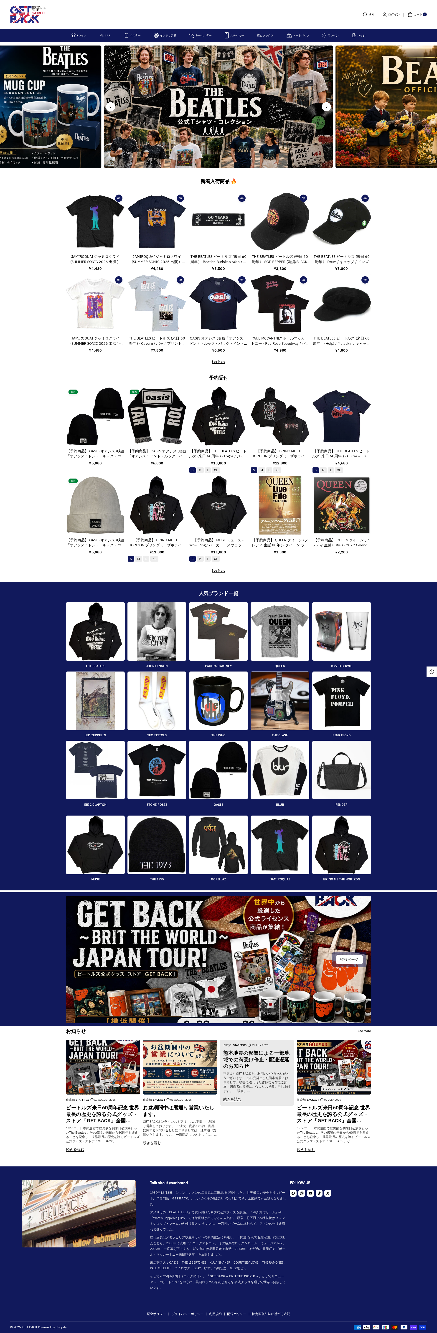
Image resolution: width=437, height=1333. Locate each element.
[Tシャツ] (73, 35)
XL (154, 559)
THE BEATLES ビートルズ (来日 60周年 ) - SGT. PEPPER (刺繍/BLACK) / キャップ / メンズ (280, 259)
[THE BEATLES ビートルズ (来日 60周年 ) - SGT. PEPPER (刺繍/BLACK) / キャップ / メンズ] (280, 221)
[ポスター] (126, 35)
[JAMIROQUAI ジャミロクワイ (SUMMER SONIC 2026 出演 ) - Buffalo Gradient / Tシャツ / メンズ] (95, 221)
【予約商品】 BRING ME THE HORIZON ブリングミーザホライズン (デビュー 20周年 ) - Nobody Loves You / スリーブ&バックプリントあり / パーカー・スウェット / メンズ (280, 454)
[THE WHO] (218, 701)
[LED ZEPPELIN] (95, 701)
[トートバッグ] (289, 35)
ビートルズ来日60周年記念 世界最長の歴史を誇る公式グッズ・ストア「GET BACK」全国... (102, 1114)
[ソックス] (259, 35)
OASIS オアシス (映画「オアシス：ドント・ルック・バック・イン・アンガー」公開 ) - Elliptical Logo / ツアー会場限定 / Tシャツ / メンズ (218, 341)
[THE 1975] (156, 845)
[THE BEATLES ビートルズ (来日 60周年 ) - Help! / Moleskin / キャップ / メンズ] (341, 303)
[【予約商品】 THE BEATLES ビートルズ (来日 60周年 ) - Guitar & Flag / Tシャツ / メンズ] (341, 416)
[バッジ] (354, 35)
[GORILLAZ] (218, 845)
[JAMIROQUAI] (280, 845)
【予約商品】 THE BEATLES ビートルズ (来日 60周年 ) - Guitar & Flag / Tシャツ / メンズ (341, 454)
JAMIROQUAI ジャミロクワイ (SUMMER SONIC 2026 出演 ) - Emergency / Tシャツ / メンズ (95, 341)
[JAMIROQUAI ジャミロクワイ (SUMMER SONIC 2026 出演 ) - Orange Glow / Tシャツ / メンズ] (156, 221)
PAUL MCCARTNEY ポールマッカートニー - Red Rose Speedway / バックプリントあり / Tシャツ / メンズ (280, 341)
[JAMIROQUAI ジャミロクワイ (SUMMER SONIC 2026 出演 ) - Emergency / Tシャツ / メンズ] (95, 303)
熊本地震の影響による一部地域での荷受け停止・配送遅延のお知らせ (256, 1059)
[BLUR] (280, 770)
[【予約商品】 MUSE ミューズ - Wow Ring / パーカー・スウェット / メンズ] (218, 505)
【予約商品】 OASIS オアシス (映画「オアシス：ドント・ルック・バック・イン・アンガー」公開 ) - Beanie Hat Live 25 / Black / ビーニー (95, 454)
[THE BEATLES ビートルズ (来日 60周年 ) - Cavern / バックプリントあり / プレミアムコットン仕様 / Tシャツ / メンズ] (156, 303)
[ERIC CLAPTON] (95, 770)
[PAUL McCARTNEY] (218, 631)
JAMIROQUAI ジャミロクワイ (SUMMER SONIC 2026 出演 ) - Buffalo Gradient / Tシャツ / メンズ (95, 259)
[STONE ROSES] (156, 770)
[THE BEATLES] (95, 631)
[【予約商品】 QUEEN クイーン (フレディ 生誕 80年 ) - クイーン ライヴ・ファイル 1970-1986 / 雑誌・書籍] (280, 505)
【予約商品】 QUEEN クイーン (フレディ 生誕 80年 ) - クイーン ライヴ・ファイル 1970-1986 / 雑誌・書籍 (280, 543)
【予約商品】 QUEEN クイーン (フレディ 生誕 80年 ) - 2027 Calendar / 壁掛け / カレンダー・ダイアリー (341, 543)
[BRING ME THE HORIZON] (341, 845)
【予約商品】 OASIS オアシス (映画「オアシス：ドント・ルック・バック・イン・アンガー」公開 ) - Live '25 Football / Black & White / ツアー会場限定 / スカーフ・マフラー (157, 454)
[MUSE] (95, 845)
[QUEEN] (280, 631)
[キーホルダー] (191, 35)
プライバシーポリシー (187, 1314)
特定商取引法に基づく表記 (271, 1314)
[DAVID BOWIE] (341, 631)
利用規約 (215, 1314)
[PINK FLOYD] (341, 701)
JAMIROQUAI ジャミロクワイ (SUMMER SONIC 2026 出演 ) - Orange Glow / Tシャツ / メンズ (157, 259)
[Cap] (102, 35)
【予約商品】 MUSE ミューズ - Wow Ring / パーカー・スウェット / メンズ (218, 543)
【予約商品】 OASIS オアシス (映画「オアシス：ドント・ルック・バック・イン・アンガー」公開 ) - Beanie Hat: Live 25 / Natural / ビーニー (95, 543)
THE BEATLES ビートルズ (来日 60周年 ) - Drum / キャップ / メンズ (342, 259)
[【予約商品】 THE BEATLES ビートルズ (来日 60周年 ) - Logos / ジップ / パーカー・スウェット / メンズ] (218, 416)
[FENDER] (341, 770)
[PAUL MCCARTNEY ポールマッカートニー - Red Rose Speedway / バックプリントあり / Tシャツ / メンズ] (280, 303)
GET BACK (29, 1327)
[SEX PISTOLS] (156, 701)
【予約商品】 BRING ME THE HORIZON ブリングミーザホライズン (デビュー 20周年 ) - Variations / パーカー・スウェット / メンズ (157, 543)
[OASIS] (218, 770)
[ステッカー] (226, 35)
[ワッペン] (324, 35)
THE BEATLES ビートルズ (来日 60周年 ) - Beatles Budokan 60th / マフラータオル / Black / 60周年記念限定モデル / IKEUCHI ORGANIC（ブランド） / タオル (218, 259)
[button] (368, 14)
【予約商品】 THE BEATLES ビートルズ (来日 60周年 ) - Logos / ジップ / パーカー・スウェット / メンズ (218, 454)
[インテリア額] (156, 35)
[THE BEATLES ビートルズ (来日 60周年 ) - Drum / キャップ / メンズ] (341, 221)
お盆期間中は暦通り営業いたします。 (179, 1110)
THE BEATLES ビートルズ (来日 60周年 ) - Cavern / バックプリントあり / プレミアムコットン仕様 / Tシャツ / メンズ (157, 341)
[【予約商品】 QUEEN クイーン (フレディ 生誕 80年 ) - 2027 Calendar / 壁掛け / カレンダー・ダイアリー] (341, 505)
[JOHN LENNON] (156, 631)
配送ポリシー (236, 1314)
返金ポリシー (156, 1314)
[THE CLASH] (280, 701)
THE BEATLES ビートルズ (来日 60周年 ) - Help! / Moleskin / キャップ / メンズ (341, 341)
